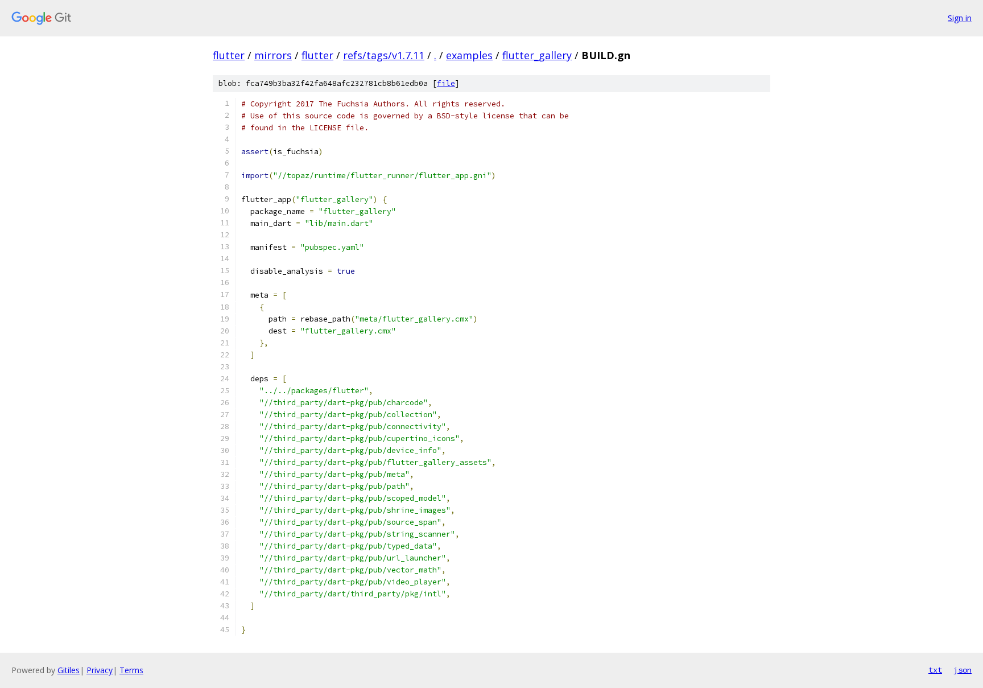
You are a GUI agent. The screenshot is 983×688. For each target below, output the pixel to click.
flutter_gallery (537, 55)
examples (469, 55)
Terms (131, 670)
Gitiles (68, 670)
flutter (229, 55)
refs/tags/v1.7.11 (383, 55)
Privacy (99, 670)
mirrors (273, 55)
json (962, 670)
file (446, 83)
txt (935, 670)
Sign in (960, 18)
